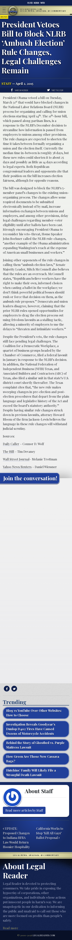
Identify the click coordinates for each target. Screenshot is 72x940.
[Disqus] (36, 534)
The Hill (8, 452)
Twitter (42, 3)
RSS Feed (30, 3)
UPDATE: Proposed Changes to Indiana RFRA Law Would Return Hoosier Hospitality (16, 837)
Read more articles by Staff (24, 810)
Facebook (36, 3)
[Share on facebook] (6, 689)
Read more (10, 928)
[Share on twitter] (13, 689)
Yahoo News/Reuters (17, 467)
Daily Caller (11, 444)
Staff (6, 84)
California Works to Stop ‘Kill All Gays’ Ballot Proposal (49, 833)
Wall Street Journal (16, 459)
